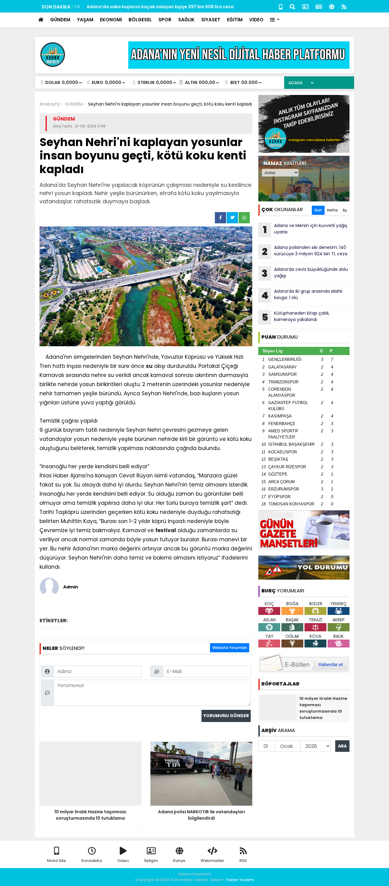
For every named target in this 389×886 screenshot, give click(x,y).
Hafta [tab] (332, 210)
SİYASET (210, 19)
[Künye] (331, 6)
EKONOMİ (111, 19)
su (149, 366)
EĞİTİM (235, 19)
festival (165, 530)
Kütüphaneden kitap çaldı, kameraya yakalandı (296, 317)
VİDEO (256, 19)
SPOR (164, 19)
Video (123, 860)
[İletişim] (305, 6)
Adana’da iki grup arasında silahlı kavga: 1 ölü (301, 295)
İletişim (151, 860)
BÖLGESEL (140, 19)
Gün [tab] (318, 210)
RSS (243, 860)
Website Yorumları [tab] (229, 647)
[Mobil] (280, 6)
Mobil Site (56, 860)
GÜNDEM (60, 19)
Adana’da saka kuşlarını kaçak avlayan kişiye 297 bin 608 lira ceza (160, 7)
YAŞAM (85, 19)
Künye (179, 860)
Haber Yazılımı (240, 880)
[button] (275, 20)
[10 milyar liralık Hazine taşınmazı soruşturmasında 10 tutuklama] (278, 707)
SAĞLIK (186, 19)
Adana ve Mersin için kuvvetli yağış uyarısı (305, 229)
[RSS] (344, 6)
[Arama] (292, 6)
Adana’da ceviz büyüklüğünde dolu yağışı (305, 273)
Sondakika (91, 860)
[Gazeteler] (319, 6)
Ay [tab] (345, 210)
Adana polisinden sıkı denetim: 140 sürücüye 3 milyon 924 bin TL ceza (304, 251)
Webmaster (212, 860)
